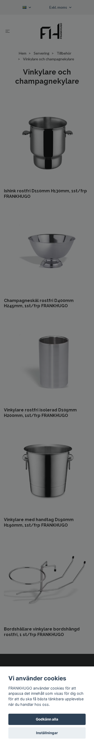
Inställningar (47, 733)
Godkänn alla (47, 719)
